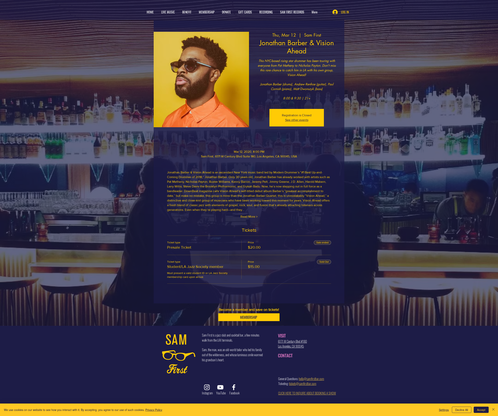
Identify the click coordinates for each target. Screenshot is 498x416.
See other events (296, 120)
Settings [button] (444, 410)
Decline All (461, 410)
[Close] (493, 410)
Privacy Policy (153, 410)
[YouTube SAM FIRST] (220, 387)
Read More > (249, 216)
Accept (481, 410)
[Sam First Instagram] (207, 387)
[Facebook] (234, 387)
